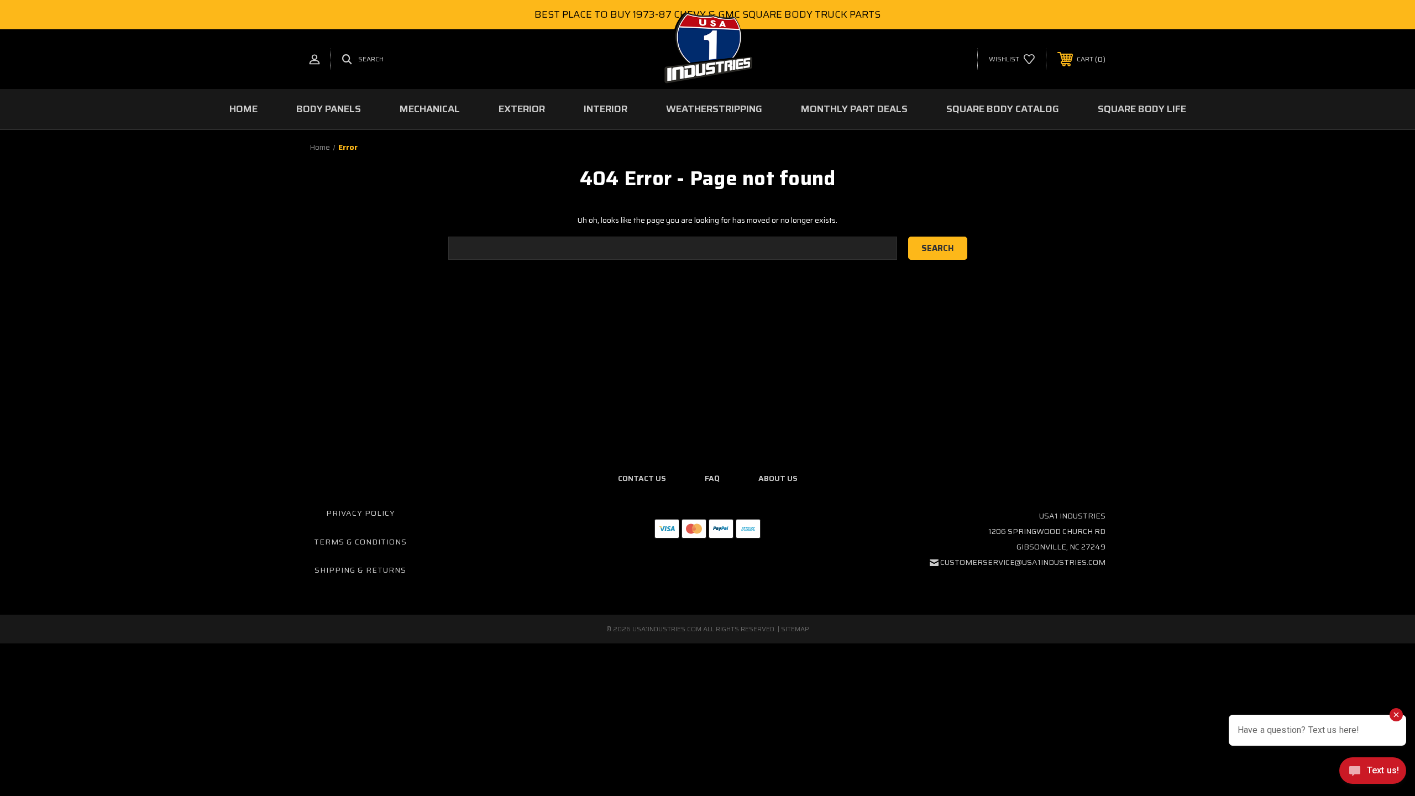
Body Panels (328, 109)
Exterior (522, 109)
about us (778, 478)
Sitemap (795, 629)
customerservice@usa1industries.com (1022, 562)
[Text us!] (1372, 773)
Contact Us (642, 478)
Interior (605, 109)
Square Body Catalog (1002, 109)
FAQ (712, 478)
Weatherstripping (714, 109)
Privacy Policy (360, 513)
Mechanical (430, 109)
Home (243, 109)
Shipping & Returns (360, 570)
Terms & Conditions (360, 542)
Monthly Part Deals (854, 109)
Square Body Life (1142, 109)
